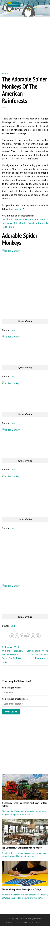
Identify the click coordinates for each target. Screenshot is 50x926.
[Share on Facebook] (17, 635)
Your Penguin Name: (11, 688)
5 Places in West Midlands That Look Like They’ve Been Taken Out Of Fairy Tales (12, 654)
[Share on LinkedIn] (38, 635)
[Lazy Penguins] (19, 8)
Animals (5, 74)
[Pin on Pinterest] (33, 635)
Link (13, 330)
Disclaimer (22, 922)
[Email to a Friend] (27, 635)
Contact (10, 922)
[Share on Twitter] (22, 635)
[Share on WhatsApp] (11, 635)
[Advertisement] (25, 42)
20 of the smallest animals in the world (24, 219)
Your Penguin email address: (15, 699)
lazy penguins (16, 209)
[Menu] (46, 8)
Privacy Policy (36, 922)
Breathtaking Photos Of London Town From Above (37, 654)
